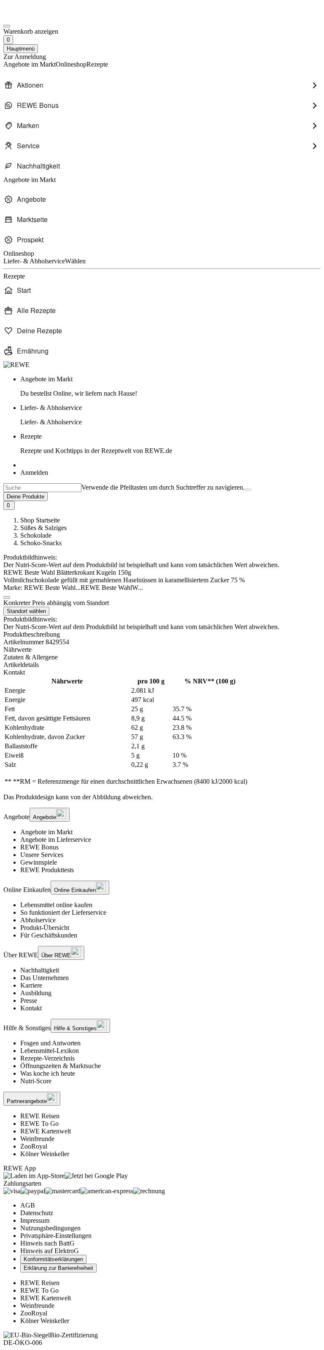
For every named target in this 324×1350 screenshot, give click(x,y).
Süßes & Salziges (43, 527)
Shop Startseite (40, 520)
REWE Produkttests (47, 869)
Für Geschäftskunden (48, 935)
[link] (170, 386)
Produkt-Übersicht (44, 927)
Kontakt (31, 1008)
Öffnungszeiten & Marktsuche (60, 1065)
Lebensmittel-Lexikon (49, 1050)
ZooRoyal (33, 1146)
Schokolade (35, 535)
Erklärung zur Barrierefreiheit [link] (58, 1268)
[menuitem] (162, 85)
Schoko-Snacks (41, 542)
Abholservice (38, 920)
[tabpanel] (162, 731)
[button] (6, 597)
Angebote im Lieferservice (55, 839)
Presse (28, 1000)
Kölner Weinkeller (44, 1153)
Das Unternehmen (44, 977)
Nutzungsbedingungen (50, 1228)
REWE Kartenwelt (45, 1131)
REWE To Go (39, 1123)
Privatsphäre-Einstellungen (56, 1235)
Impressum (34, 1220)
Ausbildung (35, 992)
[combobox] (42, 487)
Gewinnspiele (38, 862)
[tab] (162, 650)
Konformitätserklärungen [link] (53, 1259)
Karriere (31, 985)
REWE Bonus (39, 847)
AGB (27, 1205)
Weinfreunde (37, 1138)
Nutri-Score (35, 1081)
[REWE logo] (16, 364)
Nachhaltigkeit (39, 970)
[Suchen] (248, 489)
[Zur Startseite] (32, 16)
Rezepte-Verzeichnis (47, 1058)
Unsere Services (41, 854)
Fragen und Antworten (50, 1043)
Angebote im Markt (46, 832)
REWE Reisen (39, 1116)
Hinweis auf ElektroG (49, 1250)
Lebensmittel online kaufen (56, 904)
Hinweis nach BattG (47, 1243)
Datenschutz (36, 1212)
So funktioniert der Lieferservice (63, 912)
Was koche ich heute (47, 1073)
